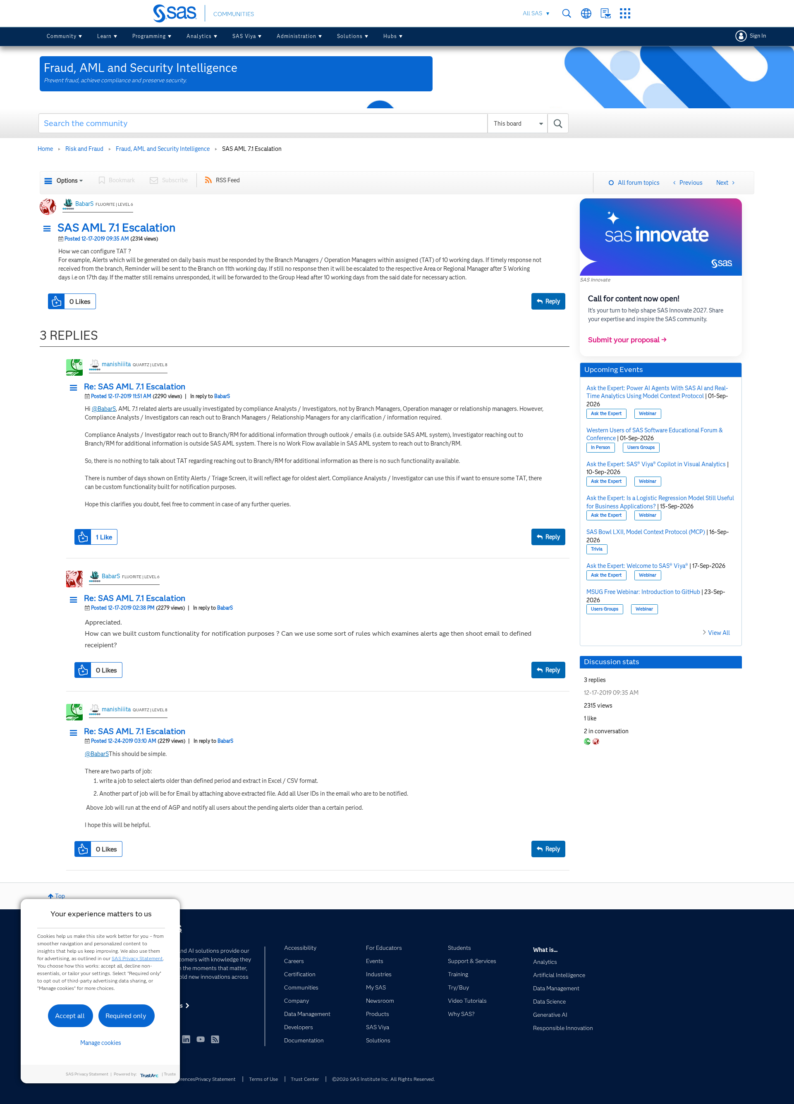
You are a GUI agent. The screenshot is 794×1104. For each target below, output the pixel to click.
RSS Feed (228, 180)
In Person (600, 447)
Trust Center (305, 1079)
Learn (104, 36)
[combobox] (303, 123)
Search (567, 13)
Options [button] (67, 180)
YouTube (200, 1039)
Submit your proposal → (627, 339)
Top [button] (60, 896)
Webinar (647, 413)
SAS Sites (625, 13)
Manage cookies (100, 1043)
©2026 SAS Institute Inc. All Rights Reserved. (383, 1079)
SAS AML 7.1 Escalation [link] (252, 149)
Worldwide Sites (586, 13)
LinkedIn (186, 1039)
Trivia (597, 549)
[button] (49, 229)
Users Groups (641, 447)
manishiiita (116, 364)
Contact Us (605, 13)
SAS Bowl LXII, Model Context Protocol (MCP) (645, 532)
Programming (149, 36)
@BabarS (104, 409)
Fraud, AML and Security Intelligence (163, 149)
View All (719, 633)
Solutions (350, 36)
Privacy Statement (215, 1079)
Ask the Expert (606, 413)
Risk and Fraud (84, 149)
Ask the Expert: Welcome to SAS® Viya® (637, 566)
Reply (552, 301)
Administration (296, 36)
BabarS (84, 203)
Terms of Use (263, 1079)
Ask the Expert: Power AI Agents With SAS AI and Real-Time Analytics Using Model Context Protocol (657, 392)
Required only (125, 1016)
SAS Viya (244, 36)
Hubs (390, 36)
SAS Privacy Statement (137, 958)
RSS (215, 1039)
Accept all (70, 1016)
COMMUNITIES (233, 14)
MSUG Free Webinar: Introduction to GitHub (643, 592)
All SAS (532, 13)
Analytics (199, 36)
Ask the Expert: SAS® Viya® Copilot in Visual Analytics (656, 464)
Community (62, 36)
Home (45, 149)
